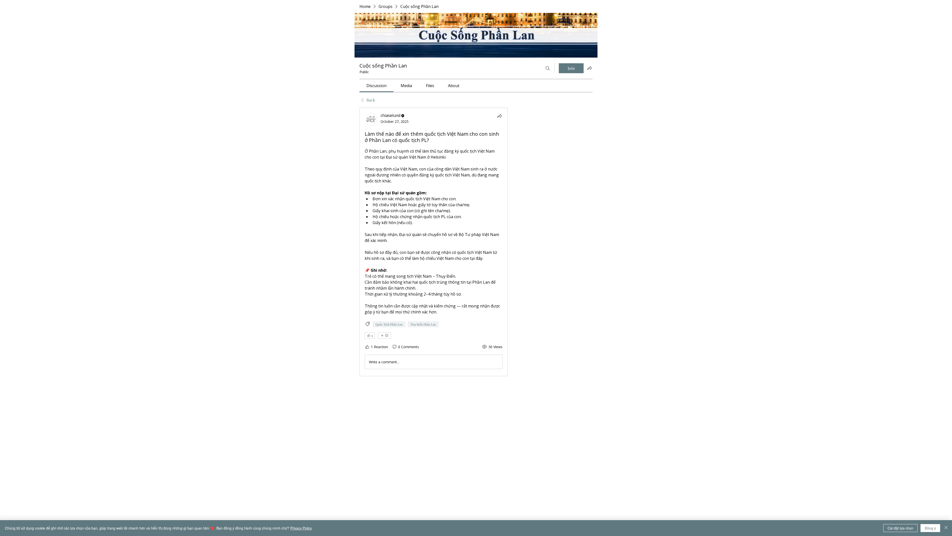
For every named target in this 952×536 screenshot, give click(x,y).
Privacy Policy (301, 528)
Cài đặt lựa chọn (900, 528)
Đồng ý (930, 528)
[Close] (946, 528)
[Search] (548, 68)
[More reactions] (384, 335)
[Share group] (590, 68)
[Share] (500, 116)
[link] (376, 85)
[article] (433, 242)
